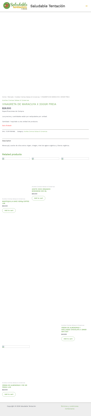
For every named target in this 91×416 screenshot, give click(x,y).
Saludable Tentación (47, 6)
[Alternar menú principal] (86, 6)
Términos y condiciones (69, 406)
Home (4, 97)
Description (6, 141)
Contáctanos (69, 409)
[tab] (6, 141)
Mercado (11, 97)
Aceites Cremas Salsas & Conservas (27, 97)
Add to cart (9, 210)
